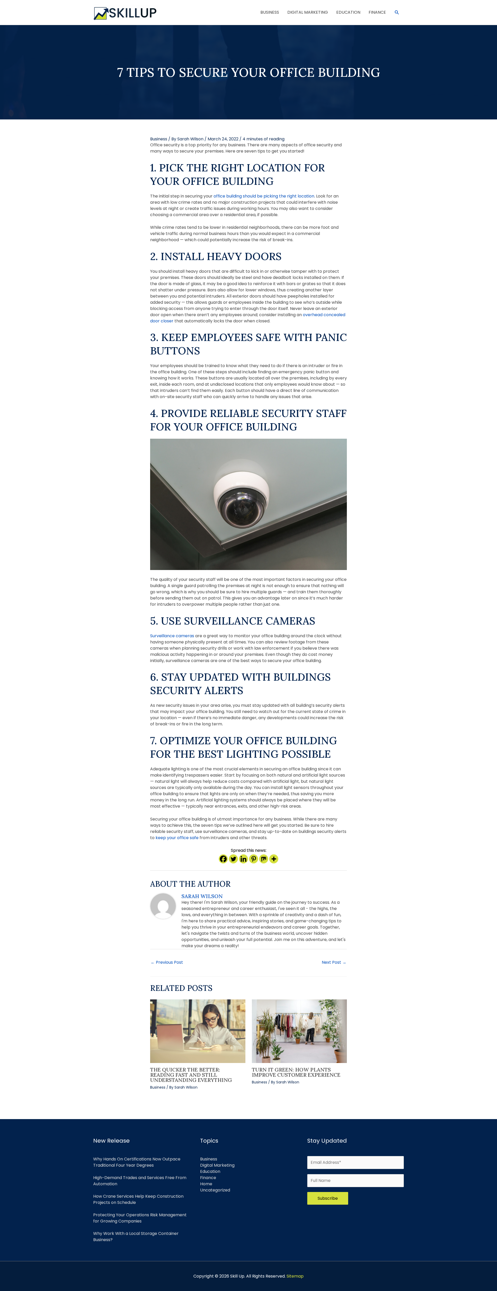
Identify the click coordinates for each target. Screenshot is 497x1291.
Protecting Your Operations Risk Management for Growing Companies (140, 1218)
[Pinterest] (253, 858)
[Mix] (263, 858)
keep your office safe (177, 838)
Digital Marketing (217, 1165)
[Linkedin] (243, 858)
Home (206, 1184)
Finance (208, 1178)
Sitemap (295, 1276)
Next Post (334, 962)
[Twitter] (233, 858)
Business (158, 139)
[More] (273, 858)
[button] (397, 12)
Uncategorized (215, 1190)
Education (210, 1171)
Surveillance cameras (172, 636)
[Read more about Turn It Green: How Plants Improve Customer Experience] (299, 1031)
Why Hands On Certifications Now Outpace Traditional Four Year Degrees (136, 1162)
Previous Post (167, 962)
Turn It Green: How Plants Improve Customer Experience (296, 1072)
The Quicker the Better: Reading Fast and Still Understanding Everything (191, 1074)
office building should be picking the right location (264, 196)
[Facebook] (223, 858)
